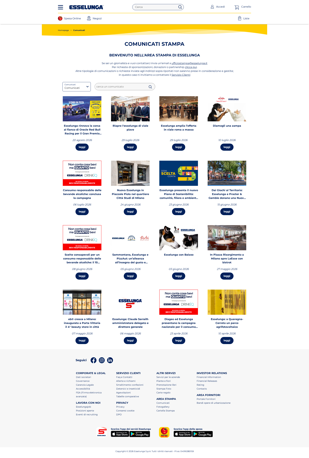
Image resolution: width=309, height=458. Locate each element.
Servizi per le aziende (168, 377)
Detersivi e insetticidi (128, 388)
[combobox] (155, 7)
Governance (82, 381)
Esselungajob (83, 406)
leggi (82, 147)
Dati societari (83, 377)
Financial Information (209, 377)
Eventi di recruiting (87, 414)
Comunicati (163, 402)
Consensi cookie (125, 410)
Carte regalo (163, 392)
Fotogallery (162, 406)
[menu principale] (60, 7)
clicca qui (191, 67)
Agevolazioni (123, 392)
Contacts (202, 388)
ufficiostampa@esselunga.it (189, 63)
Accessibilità (83, 388)
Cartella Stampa (165, 410)
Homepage (63, 30)
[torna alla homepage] (86, 7)
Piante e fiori (163, 381)
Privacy (120, 406)
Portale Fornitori (206, 399)
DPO (119, 414)
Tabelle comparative (127, 396)
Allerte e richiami (126, 381)
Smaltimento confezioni (129, 384)
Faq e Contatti (124, 377)
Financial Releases (207, 381)
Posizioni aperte (85, 410)
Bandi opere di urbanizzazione (213, 402)
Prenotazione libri (166, 384)
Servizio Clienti (181, 74)
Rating (200, 384)
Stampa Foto (163, 388)
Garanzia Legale (85, 384)
